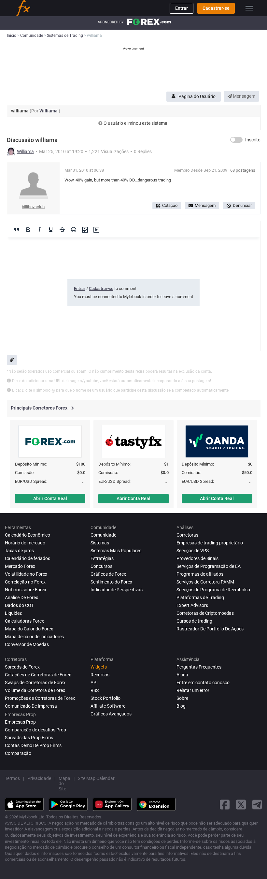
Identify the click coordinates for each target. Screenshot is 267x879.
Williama (49, 110)
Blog (181, 706)
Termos (12, 778)
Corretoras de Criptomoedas (205, 613)
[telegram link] (257, 804)
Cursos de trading (194, 621)
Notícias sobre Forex (25, 589)
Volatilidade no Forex (26, 574)
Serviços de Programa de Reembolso (213, 589)
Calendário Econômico (27, 535)
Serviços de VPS (192, 550)
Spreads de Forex (22, 667)
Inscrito (252, 139)
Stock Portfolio (105, 698)
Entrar (181, 8)
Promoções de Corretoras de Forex (40, 698)
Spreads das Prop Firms (29, 737)
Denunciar (242, 205)
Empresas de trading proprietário (209, 542)
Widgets (99, 667)
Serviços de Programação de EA (208, 566)
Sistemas (100, 542)
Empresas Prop (20, 722)
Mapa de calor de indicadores (34, 636)
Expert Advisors (192, 605)
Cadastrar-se (216, 8)
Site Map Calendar (96, 778)
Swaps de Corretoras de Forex (35, 682)
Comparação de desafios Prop (35, 729)
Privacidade (39, 778)
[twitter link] (241, 804)
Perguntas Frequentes (198, 667)
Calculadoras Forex (24, 621)
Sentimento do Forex (111, 581)
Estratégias (102, 558)
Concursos (101, 566)
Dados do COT (19, 605)
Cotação (169, 205)
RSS (95, 690)
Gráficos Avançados (111, 713)
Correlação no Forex (25, 581)
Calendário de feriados (27, 558)
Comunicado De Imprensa (31, 706)
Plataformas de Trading (200, 597)
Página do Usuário (197, 96)
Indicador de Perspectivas (117, 589)
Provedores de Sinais (197, 558)
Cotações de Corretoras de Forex (38, 674)
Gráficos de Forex (108, 574)
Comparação (18, 753)
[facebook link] (225, 804)
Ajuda (182, 674)
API (94, 682)
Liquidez (13, 613)
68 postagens (242, 170)
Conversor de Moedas (27, 644)
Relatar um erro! (192, 690)
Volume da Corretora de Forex (35, 690)
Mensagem (243, 96)
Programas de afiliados (199, 574)
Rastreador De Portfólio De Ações (210, 628)
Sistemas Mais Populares (116, 550)
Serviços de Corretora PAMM (205, 581)
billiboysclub (33, 206)
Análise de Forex (21, 597)
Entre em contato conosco (203, 682)
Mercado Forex (20, 566)
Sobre (182, 698)
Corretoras (187, 535)
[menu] (249, 8)
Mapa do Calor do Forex (29, 628)
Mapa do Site (64, 783)
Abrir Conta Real (50, 498)
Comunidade (103, 535)
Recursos (100, 674)
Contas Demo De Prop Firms (33, 745)
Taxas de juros (19, 550)
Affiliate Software (108, 706)
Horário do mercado (25, 542)
